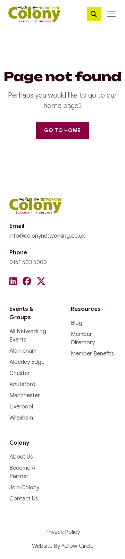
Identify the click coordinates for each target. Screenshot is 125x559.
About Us (21, 456)
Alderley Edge (26, 362)
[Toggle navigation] (111, 14)
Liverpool (21, 406)
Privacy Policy (62, 532)
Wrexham (21, 417)
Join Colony (24, 487)
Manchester (24, 395)
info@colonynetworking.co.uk (47, 235)
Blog (76, 323)
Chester (19, 373)
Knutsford (22, 384)
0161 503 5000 (28, 262)
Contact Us (23, 498)
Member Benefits (92, 353)
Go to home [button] (62, 130)
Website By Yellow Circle (62, 546)
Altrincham (22, 350)
